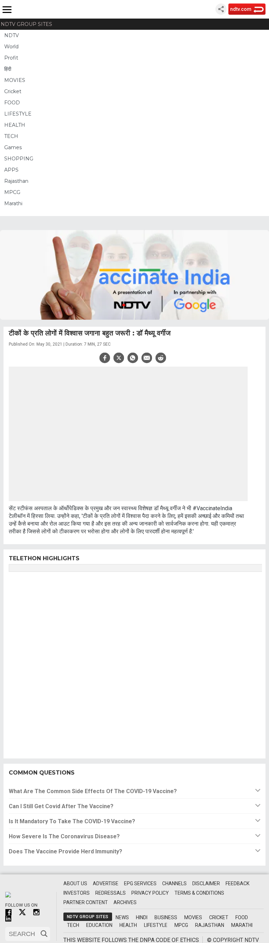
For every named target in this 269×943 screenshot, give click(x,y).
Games (13, 147)
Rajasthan (16, 181)
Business (165, 917)
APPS (11, 170)
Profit (11, 58)
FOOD (12, 102)
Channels (174, 883)
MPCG (12, 192)
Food (241, 917)
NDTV (11, 35)
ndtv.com (240, 9)
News (122, 917)
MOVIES (14, 80)
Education (99, 925)
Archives (125, 902)
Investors (76, 893)
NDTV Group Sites (26, 24)
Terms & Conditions (199, 893)
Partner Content (85, 902)
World (11, 46)
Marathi (13, 203)
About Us (75, 883)
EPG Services (140, 883)
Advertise (105, 883)
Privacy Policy (150, 893)
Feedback (237, 883)
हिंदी (7, 69)
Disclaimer (206, 883)
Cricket (12, 91)
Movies (193, 917)
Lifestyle (155, 925)
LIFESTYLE (18, 114)
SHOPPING (18, 158)
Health (128, 925)
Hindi (141, 917)
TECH (11, 136)
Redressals (110, 893)
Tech (73, 925)
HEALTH (14, 125)
